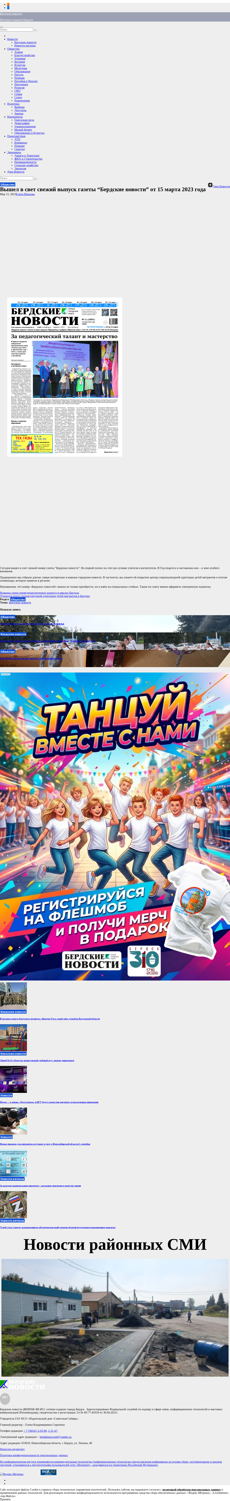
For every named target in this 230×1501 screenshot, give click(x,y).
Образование (22, 71)
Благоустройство (24, 55)
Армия (18, 52)
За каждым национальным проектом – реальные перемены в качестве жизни (40, 1185)
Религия (19, 87)
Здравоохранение (25, 126)
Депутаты (20, 110)
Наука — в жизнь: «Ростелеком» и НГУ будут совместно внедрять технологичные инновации (49, 1102)
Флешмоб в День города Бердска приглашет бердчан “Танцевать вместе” (48, 640)
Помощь (19, 77)
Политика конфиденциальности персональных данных (34, 1455)
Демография (21, 123)
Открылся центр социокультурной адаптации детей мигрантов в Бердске (45, 596)
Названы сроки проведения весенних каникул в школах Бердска (39, 592)
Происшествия (16, 136)
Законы (18, 113)
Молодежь (20, 68)
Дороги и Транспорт (27, 155)
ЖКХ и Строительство (28, 158)
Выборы (19, 107)
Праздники (21, 84)
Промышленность (25, 162)
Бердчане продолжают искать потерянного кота (31, 658)
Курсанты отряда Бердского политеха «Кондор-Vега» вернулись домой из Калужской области (50, 1018)
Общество (13, 48)
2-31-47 (52, 1430)
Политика (13, 103)
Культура (19, 64)
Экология (20, 168)
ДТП (17, 139)
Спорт (18, 97)
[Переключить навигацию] (1, 26)
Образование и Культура (29, 132)
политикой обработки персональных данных (191, 1489)
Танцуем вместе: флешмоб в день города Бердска (32, 623)
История (19, 61)
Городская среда (24, 119)
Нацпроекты (15, 116)
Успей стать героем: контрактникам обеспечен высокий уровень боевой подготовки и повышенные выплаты (57, 1227)
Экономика (14, 152)
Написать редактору (12, 1449)
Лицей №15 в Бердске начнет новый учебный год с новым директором (37, 1060)
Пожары (19, 145)
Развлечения (22, 100)
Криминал (20, 142)
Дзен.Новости (15, 171)
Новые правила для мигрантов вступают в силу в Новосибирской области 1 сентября (45, 1144)
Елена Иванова (25, 194)
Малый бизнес (23, 129)
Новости (12, 39)
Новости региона (25, 45)
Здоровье (20, 58)
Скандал (19, 149)
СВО (17, 90)
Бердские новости (11, 13)
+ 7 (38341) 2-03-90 (35, 1430)
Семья (18, 94)
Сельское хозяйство (26, 165)
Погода (18, 74)
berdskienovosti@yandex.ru (56, 1436)
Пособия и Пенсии (26, 81)
